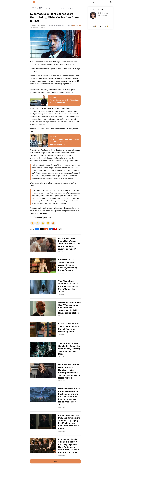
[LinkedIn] (51, 229)
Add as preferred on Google (37, 27)
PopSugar (44, 150)
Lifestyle (62, 2)
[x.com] (42, 229)
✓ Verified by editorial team (37, 25)
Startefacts (33, 7)
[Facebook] (37, 229)
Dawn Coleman (76, 25)
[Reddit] (46, 229)
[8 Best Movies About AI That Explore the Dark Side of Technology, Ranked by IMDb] (55, 330)
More (55, 461)
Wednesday (77, 2)
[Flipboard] (55, 229)
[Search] (110, 2)
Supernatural (38, 217)
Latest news (39, 7)
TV (50, 2)
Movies (56, 2)
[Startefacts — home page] (34, 2)
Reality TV (93, 2)
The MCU (85, 2)
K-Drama (69, 2)
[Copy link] (60, 229)
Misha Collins (47, 217)
